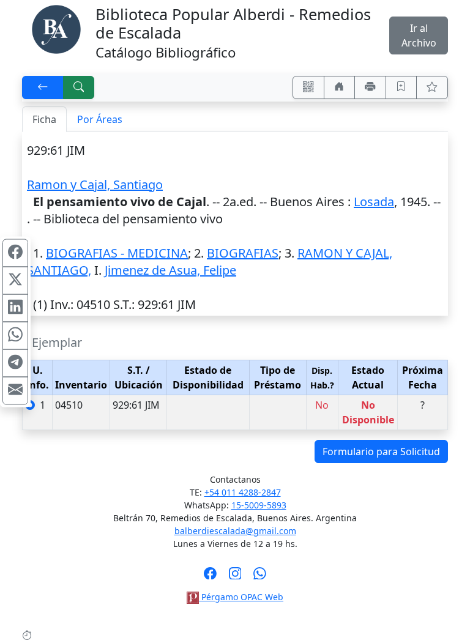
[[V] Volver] (43, 87)
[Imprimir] (370, 87)
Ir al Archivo (418, 35)
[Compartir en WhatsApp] (15, 335)
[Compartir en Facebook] (15, 253)
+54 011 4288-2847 (242, 492)
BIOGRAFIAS (242, 253)
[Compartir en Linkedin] (15, 308)
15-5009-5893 (258, 505)
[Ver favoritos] (432, 87)
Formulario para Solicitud (381, 451)
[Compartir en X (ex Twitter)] (15, 280)
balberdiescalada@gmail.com (235, 531)
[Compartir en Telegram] (15, 363)
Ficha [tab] (44, 119)
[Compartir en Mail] (15, 390)
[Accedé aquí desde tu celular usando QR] (308, 87)
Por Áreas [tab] (99, 119)
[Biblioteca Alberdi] (56, 28)
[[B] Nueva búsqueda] (79, 87)
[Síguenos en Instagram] (235, 577)
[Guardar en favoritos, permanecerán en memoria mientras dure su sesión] (401, 87)
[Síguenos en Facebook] (210, 577)
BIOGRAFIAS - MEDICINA (117, 253)
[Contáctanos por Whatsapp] (260, 577)
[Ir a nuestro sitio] (340, 87)
